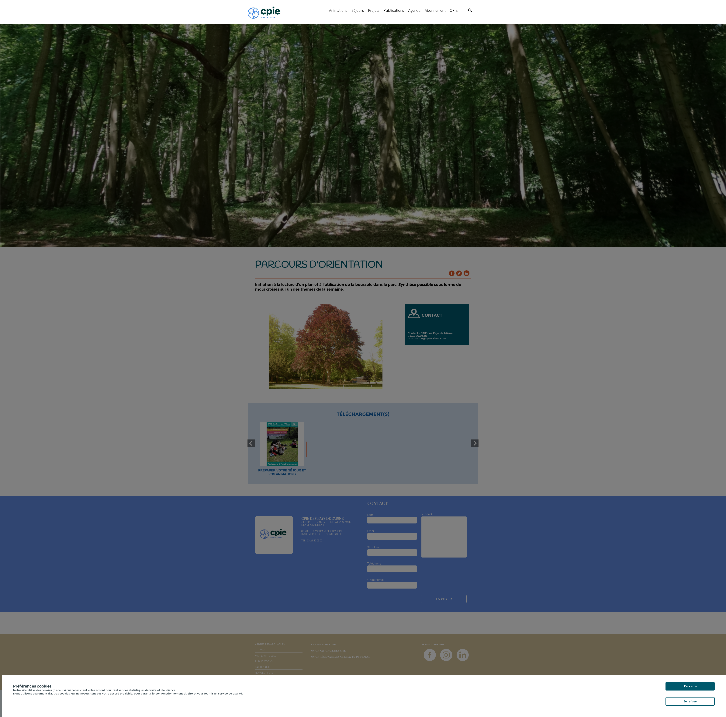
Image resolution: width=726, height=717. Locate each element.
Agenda (414, 10)
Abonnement (435, 10)
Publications (394, 10)
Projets (373, 10)
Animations (338, 10)
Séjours (357, 10)
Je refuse (690, 701)
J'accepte (690, 686)
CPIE (454, 10)
